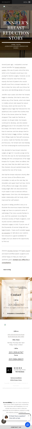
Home (13, 44)
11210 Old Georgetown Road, (16, 335)
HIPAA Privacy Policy (16, 380)
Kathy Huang (26, 251)
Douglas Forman (12, 251)
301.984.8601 (16, 359)
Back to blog (7, 269)
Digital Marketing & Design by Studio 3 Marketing (16, 388)
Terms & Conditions (16, 377)
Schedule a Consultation (16, 313)
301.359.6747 (6, 2)
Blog (19, 44)
